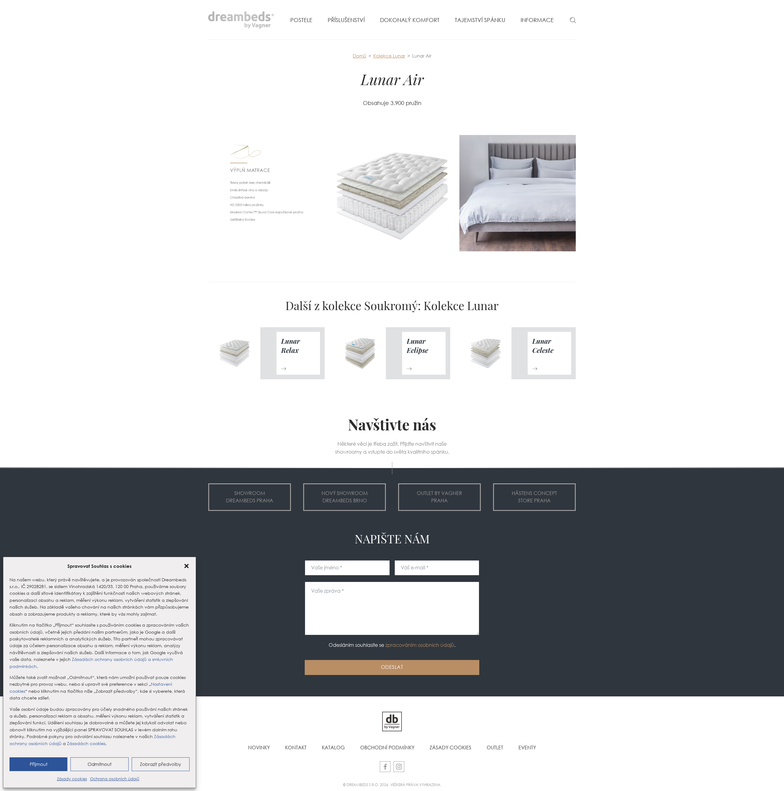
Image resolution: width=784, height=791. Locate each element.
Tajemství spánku (480, 20)
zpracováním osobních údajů (419, 645)
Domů (359, 56)
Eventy (527, 747)
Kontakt (296, 747)
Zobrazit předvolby (160, 764)
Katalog (333, 747)
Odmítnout (99, 764)
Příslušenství (346, 20)
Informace (537, 20)
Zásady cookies (72, 779)
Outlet (495, 747)
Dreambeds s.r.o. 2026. (368, 784)
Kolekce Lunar (389, 56)
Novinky (259, 747)
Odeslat (392, 667)
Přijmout (38, 764)
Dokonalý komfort (409, 20)
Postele (301, 20)
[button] (186, 566)
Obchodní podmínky (387, 747)
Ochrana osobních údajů (114, 779)
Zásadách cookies (86, 743)
